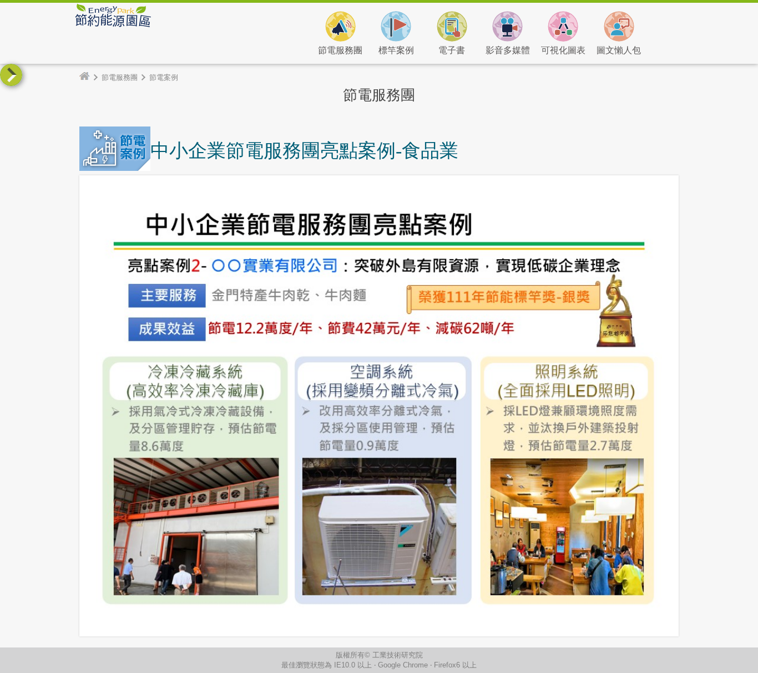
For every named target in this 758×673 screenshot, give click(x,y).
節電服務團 (120, 77)
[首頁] (89, 77)
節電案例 (163, 77)
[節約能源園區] (112, 24)
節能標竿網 (215, 30)
